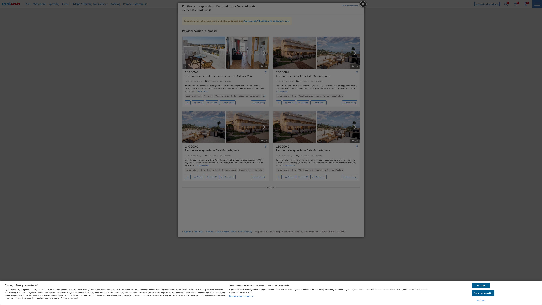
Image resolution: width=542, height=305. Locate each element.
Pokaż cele (481, 300)
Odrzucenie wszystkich (483, 293)
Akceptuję (481, 285)
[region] (271, 293)
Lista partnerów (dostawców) (241, 296)
